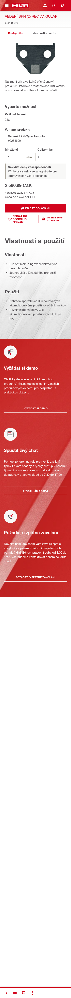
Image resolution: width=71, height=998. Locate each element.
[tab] (16, 33)
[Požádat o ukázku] (15, 992)
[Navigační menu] (6, 5)
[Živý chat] (23, 992)
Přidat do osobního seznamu (20, 219)
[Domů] (20, 5)
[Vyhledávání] (62, 5)
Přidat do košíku (37, 208)
